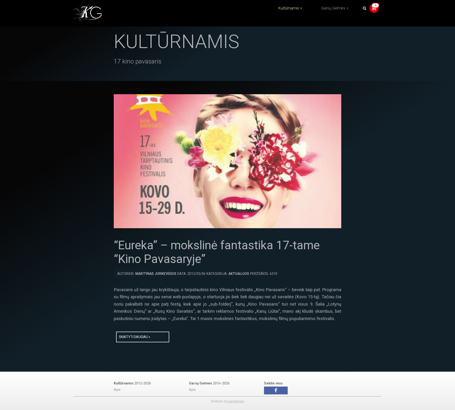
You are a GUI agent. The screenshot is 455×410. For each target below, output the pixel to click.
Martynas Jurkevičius (155, 274)
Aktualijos (238, 274)
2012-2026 (132, 383)
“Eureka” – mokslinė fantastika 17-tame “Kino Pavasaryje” (217, 252)
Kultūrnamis (288, 8)
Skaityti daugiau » (134, 337)
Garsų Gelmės (333, 8)
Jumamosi (236, 401)
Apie (117, 390)
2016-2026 (209, 383)
